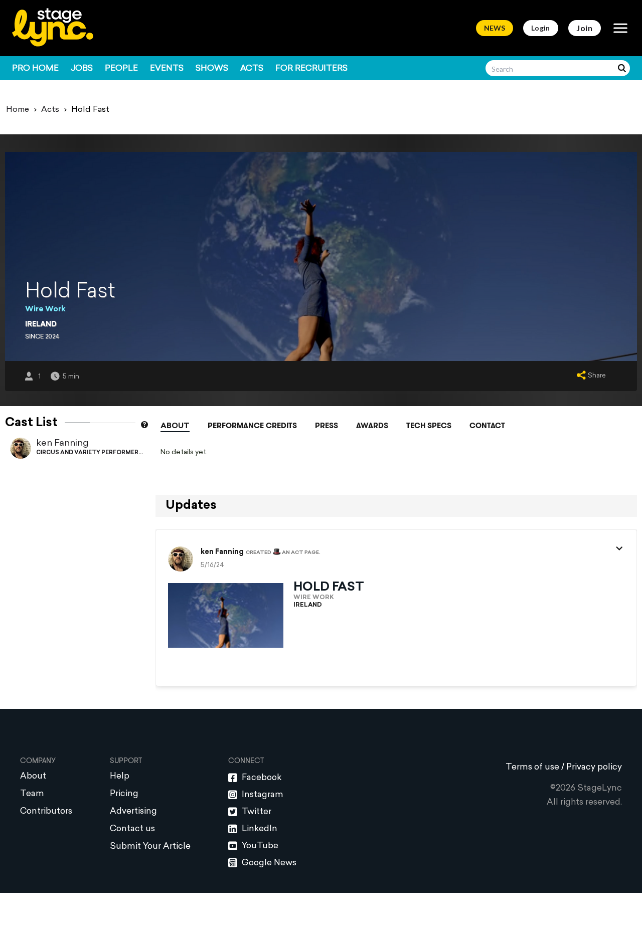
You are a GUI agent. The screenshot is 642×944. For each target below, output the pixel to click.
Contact (487, 425)
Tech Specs (428, 425)
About (175, 426)
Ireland (41, 324)
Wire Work (45, 309)
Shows (212, 69)
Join (584, 28)
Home (17, 110)
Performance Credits (252, 425)
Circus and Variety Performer (87, 453)
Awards (372, 425)
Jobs (82, 69)
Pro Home (35, 69)
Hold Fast (328, 588)
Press (326, 425)
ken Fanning (62, 443)
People (121, 69)
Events (167, 69)
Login (540, 28)
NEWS (494, 28)
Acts (251, 69)
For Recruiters (311, 69)
